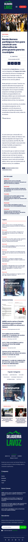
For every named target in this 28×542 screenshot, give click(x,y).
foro (17, 168)
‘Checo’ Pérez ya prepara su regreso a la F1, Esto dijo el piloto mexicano (13, 274)
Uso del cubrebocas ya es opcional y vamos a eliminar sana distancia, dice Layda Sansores (21, 420)
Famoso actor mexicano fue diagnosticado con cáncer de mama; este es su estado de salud (14, 212)
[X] (12, 63)
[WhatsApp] (19, 63)
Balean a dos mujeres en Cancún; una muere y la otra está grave (7, 420)
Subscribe (23, 527)
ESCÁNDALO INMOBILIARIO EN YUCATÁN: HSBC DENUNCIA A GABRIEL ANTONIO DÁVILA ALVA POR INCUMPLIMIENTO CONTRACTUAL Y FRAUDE (13, 267)
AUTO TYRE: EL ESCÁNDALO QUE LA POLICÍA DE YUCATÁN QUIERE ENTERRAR (15, 205)
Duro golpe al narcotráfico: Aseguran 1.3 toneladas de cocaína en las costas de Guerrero (15, 190)
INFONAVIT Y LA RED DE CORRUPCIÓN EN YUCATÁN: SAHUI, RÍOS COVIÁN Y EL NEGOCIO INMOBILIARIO (13, 260)
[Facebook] (9, 63)
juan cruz (15, 56)
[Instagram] (9, 540)
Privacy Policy (14, 530)
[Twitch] (15, 540)
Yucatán (6, 194)
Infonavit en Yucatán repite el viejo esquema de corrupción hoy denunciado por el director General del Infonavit (15, 198)
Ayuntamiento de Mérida (10, 168)
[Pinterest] (15, 63)
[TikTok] (12, 540)
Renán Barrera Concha (7, 169)
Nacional (5, 34)
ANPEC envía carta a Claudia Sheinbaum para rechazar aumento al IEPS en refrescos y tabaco (15, 182)
